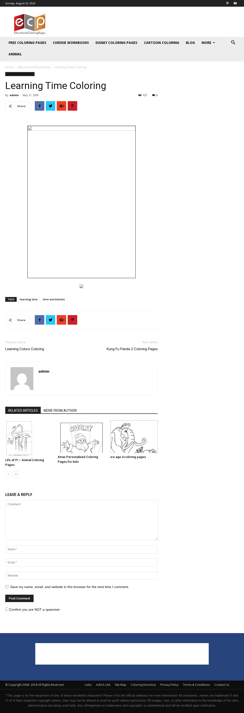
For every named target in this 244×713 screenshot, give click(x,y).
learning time (29, 299)
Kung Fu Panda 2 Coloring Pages (132, 349)
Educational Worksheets (34, 67)
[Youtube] (235, 3)
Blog (190, 42)
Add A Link (103, 685)
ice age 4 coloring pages (128, 457)
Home (9, 67)
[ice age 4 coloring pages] (134, 436)
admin (14, 95)
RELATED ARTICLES (23, 410)
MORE (206, 42)
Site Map (120, 685)
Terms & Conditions (196, 685)
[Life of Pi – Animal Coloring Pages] (29, 438)
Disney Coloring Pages (116, 42)
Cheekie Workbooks (71, 42)
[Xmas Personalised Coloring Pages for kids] (81, 436)
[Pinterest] (227, 3)
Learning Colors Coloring (24, 349)
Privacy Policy (169, 685)
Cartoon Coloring (161, 42)
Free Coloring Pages (27, 42)
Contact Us (221, 685)
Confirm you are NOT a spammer (34, 609)
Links (88, 685)
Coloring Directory (143, 685)
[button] (233, 43)
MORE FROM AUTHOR (60, 410)
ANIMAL (15, 54)
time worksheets (54, 299)
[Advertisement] (152, 24)
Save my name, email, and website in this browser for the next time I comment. (69, 587)
